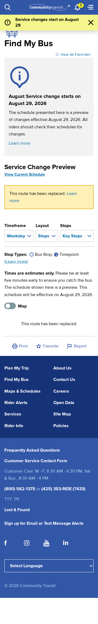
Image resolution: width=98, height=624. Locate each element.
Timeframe (15, 225)
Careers (61, 391)
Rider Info (13, 426)
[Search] (7, 7)
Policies (61, 426)
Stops (65, 225)
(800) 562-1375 (19, 489)
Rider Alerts (15, 402)
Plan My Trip (16, 368)
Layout (42, 225)
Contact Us (64, 379)
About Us (62, 368)
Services (12, 414)
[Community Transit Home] (49, 7)
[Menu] (90, 7)
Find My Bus (16, 379)
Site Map (62, 414)
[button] (19, 346)
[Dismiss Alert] (91, 22)
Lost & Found (17, 510)
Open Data (63, 402)
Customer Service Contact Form (35, 461)
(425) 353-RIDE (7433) (63, 489)
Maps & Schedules (22, 391)
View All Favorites (75, 54)
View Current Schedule (24, 174)
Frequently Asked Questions (32, 450)
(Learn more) (16, 261)
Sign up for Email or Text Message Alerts (44, 523)
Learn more (19, 143)
